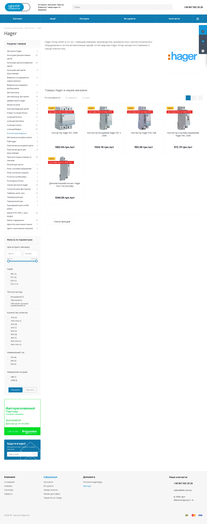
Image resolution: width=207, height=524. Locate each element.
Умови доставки (52, 493)
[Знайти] (169, 7)
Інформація (50, 477)
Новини (8, 485)
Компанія (9, 477)
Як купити (49, 485)
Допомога (89, 477)
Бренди (87, 485)
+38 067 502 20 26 (193, 7)
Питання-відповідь (92, 482)
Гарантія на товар (53, 497)
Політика (8, 489)
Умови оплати (51, 489)
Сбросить (30, 389)
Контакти (48, 482)
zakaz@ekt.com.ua (183, 490)
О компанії (9, 482)
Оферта (8, 493)
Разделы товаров (16, 43)
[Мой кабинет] (198, 18)
